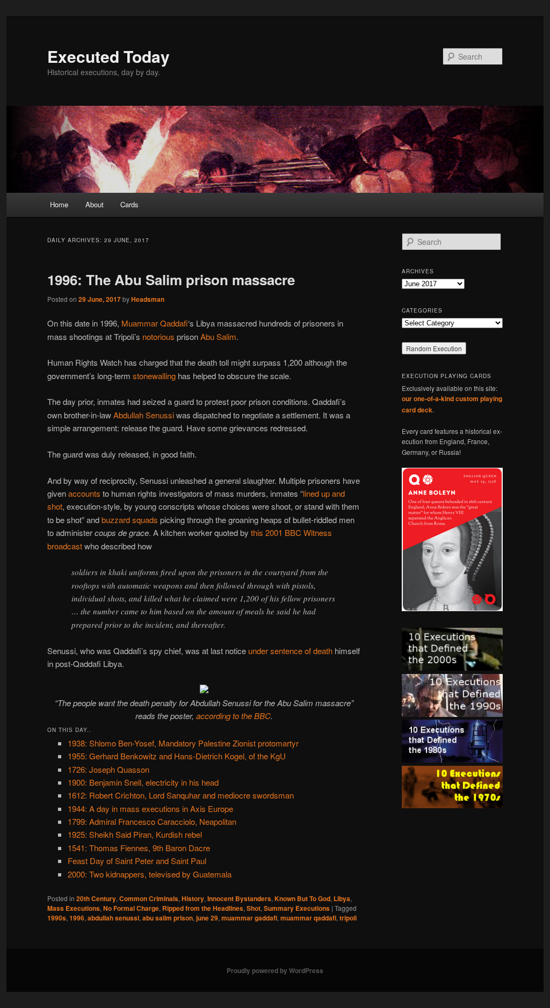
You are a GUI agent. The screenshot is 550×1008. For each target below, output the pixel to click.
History (193, 898)
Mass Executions (73, 908)
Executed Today (108, 56)
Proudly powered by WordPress (275, 970)
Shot (253, 908)
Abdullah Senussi (143, 414)
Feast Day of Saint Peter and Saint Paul (137, 860)
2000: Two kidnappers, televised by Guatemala (149, 874)
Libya (342, 898)
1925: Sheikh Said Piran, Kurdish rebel (135, 834)
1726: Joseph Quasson (108, 769)
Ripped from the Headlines (202, 908)
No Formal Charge (131, 908)
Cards (129, 204)
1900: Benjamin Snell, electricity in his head (143, 782)
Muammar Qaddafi (154, 323)
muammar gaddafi (249, 918)
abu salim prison (167, 918)
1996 (76, 918)
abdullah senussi (113, 918)
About (94, 204)
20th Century (96, 898)
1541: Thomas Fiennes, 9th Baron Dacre (139, 847)
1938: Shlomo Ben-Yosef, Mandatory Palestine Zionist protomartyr (183, 743)
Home (59, 204)
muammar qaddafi (308, 918)
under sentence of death (290, 650)
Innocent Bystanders (239, 898)
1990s (56, 918)
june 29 (207, 918)
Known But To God (302, 898)
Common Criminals (148, 898)
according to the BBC (233, 715)
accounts (84, 493)
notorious (158, 336)
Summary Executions (297, 908)
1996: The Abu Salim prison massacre (171, 279)
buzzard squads (130, 519)
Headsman (147, 299)
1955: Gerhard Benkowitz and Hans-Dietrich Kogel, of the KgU (177, 756)
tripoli (348, 918)
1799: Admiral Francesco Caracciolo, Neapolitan (152, 821)
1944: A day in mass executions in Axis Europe (150, 808)
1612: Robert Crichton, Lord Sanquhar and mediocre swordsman (181, 795)
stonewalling (154, 375)
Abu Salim (218, 336)
